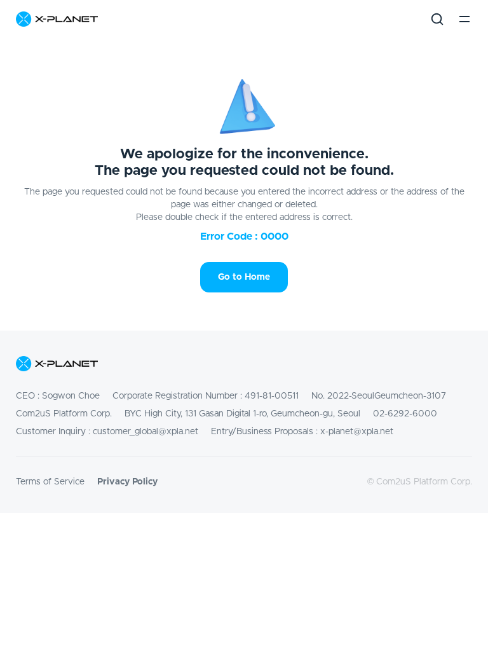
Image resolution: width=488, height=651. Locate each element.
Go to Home (244, 277)
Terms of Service (50, 481)
